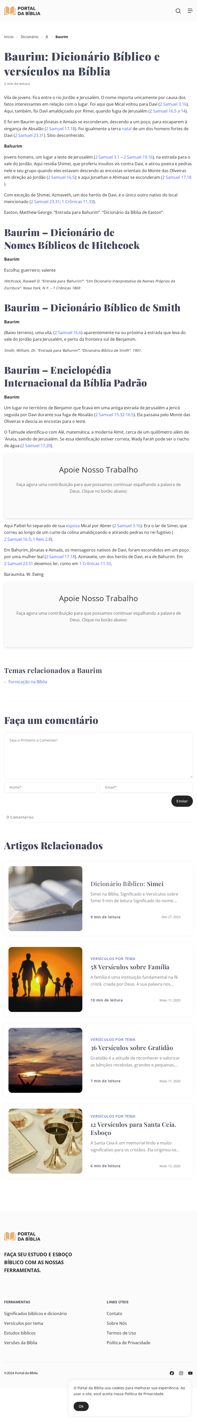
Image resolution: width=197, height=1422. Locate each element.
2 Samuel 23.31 (29, 135)
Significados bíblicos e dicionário (35, 1313)
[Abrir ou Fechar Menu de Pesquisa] (178, 11)
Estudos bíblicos (20, 1333)
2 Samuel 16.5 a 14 (167, 111)
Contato (114, 1313)
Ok (81, 1406)
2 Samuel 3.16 (173, 104)
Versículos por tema (23, 1323)
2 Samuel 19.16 (138, 157)
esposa (73, 525)
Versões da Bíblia (20, 1343)
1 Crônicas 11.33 (77, 201)
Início (8, 36)
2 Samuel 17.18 (60, 128)
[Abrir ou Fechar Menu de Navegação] (190, 10)
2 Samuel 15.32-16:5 (114, 414)
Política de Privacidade (128, 1343)
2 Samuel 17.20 (36, 445)
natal (127, 128)
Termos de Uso (121, 1333)
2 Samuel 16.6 (68, 332)
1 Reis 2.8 (42, 539)
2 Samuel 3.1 (107, 157)
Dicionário (29, 36)
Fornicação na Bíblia (27, 682)
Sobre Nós (117, 1323)
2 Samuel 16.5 (61, 177)
